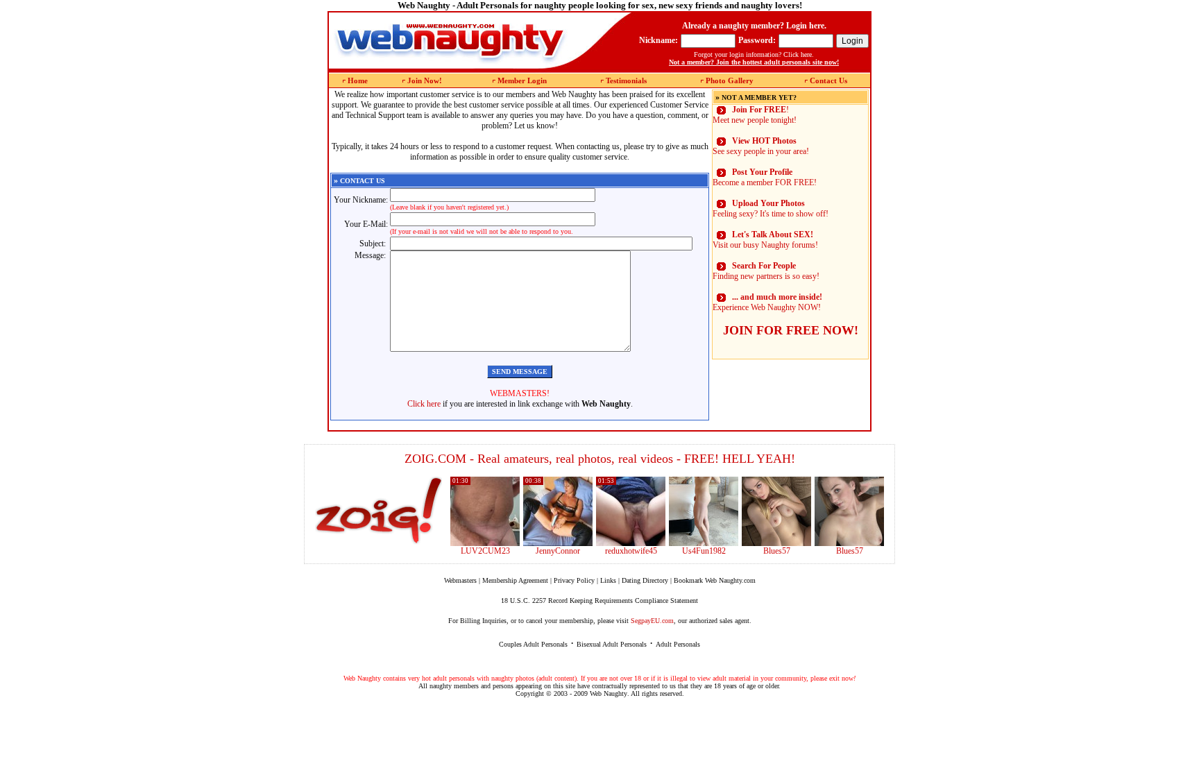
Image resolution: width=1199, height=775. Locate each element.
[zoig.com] (378, 511)
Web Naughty (608, 693)
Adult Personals (678, 644)
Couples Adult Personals (533, 644)
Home (358, 80)
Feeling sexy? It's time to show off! (770, 208)
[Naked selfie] (776, 543)
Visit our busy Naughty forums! (765, 240)
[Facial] (849, 543)
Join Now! (424, 80)
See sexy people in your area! (761, 146)
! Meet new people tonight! (755, 115)
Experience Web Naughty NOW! (767, 302)
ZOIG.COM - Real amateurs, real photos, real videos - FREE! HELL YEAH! (600, 459)
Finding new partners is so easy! (766, 271)
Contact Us (828, 80)
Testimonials (626, 80)
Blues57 (776, 551)
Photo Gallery (730, 80)
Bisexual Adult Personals (612, 644)
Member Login (522, 80)
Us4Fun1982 (704, 551)
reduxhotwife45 (631, 551)
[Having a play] (558, 543)
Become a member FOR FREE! (765, 177)
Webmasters (460, 580)
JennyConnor (558, 551)
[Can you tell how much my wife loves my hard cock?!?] (630, 543)
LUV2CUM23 (485, 551)
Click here (424, 404)
